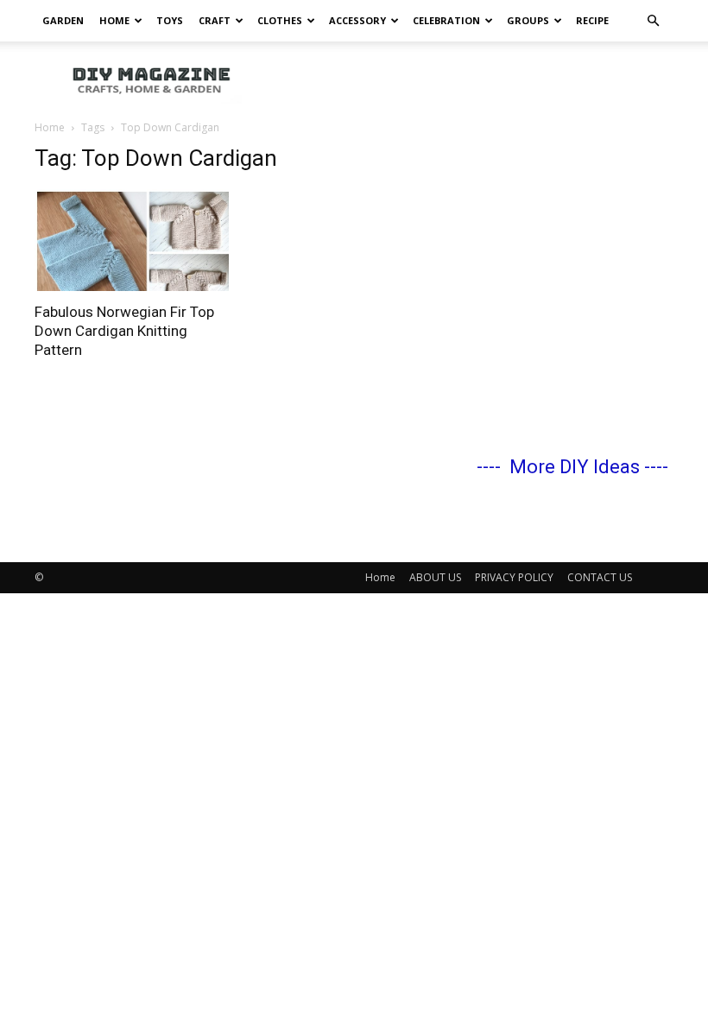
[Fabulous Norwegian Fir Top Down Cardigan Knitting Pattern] (133, 240)
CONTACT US (599, 577)
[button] (652, 21)
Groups (528, 20)
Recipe (592, 20)
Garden (63, 20)
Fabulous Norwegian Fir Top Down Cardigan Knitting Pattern (124, 330)
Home (114, 20)
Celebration (446, 20)
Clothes (279, 20)
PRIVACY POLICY (514, 577)
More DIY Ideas (574, 467)
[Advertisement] (471, 79)
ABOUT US (435, 577)
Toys (169, 20)
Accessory (357, 20)
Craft (215, 20)
